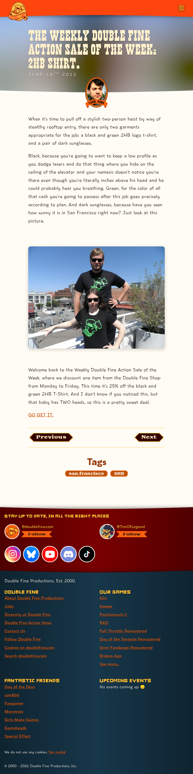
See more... (109, 663)
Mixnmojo (13, 711)
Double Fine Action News (28, 622)
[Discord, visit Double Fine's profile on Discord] (68, 554)
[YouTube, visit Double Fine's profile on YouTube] (50, 554)
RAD (104, 622)
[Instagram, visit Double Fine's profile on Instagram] (12, 554)
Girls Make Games (21, 719)
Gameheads (15, 727)
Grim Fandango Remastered (126, 647)
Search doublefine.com (25, 655)
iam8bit (11, 694)
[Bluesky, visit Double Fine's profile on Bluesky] (31, 554)
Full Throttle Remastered (123, 630)
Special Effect (17, 736)
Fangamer (14, 703)
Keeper (106, 606)
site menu (92, 508)
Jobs (8, 606)
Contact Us (14, 630)
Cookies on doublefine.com (29, 647)
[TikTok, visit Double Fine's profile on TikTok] (87, 554)
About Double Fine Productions (34, 597)
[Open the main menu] (181, 7)
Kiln (103, 597)
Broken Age (110, 655)
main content (118, 508)
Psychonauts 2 (113, 614)
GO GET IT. (40, 415)
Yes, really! (56, 752)
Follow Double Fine (22, 639)
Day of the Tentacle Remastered (130, 639)
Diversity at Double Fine (27, 614)
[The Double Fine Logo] (18, 11)
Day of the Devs (19, 686)
